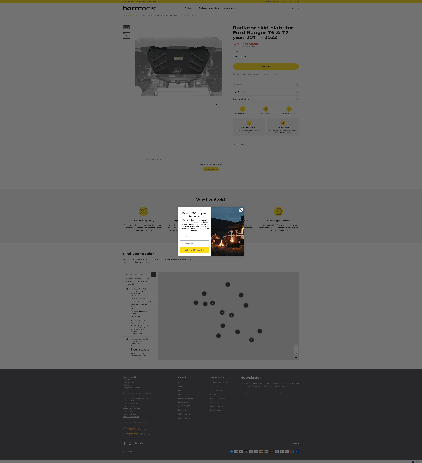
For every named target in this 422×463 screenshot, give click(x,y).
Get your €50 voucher (194, 250)
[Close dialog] (241, 210)
